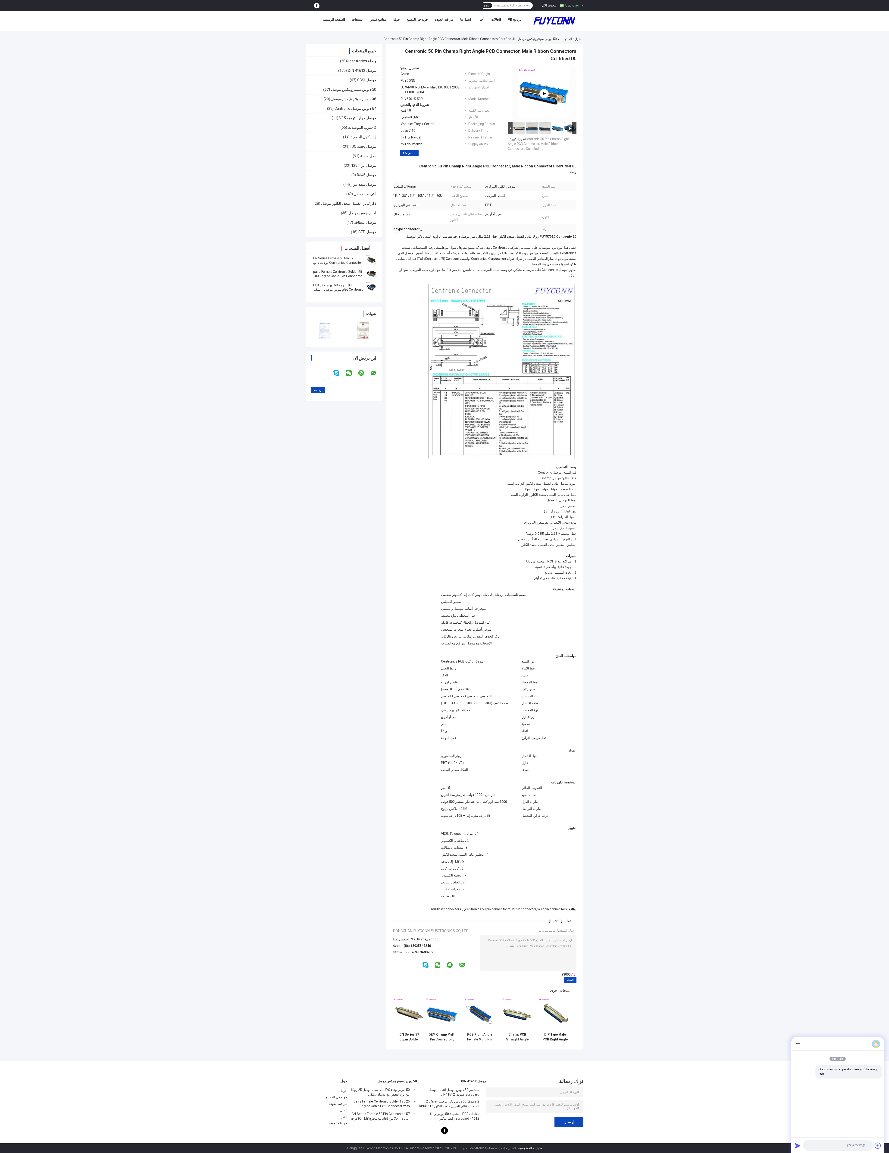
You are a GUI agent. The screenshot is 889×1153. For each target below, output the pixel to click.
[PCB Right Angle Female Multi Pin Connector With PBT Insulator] (479, 1014)
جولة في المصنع (417, 19)
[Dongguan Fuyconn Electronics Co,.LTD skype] (339, 372)
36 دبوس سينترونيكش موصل (353, 99)
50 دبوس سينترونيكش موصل (537, 39)
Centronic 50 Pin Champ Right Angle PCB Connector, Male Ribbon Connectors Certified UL (538, 144)
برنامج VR (514, 19)
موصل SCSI (366, 80)
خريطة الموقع (338, 1123)
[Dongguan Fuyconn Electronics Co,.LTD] (554, 21)
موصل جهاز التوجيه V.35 (357, 118)
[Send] (797, 1145)
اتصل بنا (465, 19)
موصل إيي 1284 (363, 165)
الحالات (496, 19)
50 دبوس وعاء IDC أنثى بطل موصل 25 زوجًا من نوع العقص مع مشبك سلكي (380, 1092)
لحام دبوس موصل (362, 213)
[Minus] (798, 1043)
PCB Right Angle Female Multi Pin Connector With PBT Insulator (479, 1037)
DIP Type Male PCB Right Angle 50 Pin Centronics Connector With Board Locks (555, 1037)
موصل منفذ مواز (363, 184)
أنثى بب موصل (365, 194)
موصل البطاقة (365, 222)
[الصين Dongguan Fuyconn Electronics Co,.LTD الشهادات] (325, 330)
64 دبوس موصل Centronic (355, 108)
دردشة (407, 153)
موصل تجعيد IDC (363, 146)
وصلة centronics (363, 61)
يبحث (486, 5)
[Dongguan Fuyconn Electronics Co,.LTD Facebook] (317, 6)
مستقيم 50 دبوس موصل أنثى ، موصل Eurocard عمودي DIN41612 (454, 1092)
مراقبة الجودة (444, 19)
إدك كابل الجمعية (363, 137)
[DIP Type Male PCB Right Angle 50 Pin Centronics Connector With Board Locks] (555, 1014)
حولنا (396, 19)
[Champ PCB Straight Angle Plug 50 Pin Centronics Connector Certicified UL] (517, 1014)
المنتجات (357, 19)
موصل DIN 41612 (362, 70)
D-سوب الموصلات (362, 127)
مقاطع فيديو (378, 19)
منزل (578, 39)
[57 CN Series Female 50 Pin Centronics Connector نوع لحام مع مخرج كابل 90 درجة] (371, 260)
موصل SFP (367, 232)
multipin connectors (446, 909)
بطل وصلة (368, 156)
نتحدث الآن (549, 5)
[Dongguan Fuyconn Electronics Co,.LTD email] (376, 373)
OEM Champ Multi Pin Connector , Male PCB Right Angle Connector (442, 1037)
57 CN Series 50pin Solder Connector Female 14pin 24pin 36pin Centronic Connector (409, 1037)
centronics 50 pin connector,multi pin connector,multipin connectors (516, 909)
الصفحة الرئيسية (334, 19)
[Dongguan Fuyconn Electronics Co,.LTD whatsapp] (364, 373)
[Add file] (878, 1145)
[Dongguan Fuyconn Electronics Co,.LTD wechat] (351, 373)
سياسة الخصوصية (530, 1148)
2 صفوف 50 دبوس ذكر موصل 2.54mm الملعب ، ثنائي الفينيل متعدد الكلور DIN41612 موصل (449, 1104)
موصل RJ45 (366, 175)
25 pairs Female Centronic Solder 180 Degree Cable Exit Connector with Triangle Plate (337, 276)
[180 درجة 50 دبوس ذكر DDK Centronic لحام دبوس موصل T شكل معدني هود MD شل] (371, 287)
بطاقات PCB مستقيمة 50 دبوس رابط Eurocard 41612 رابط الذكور (454, 1116)
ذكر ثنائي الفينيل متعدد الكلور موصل (348, 203)
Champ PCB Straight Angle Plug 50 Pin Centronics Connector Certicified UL (517, 1037)
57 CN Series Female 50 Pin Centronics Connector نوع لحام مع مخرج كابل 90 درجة (337, 262)
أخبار (481, 19)
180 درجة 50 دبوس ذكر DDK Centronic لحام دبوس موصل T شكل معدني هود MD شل (338, 289)
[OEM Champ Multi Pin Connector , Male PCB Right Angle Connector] (442, 1014)
